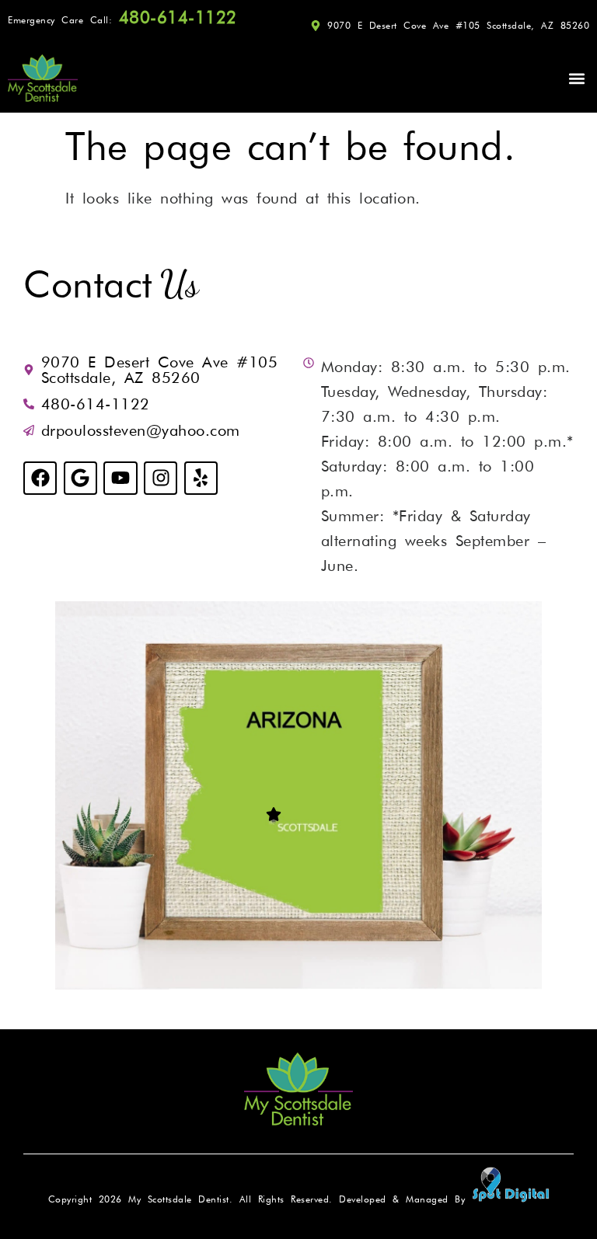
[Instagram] (160, 478)
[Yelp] (201, 478)
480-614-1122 (185, 17)
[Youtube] (120, 478)
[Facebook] (40, 478)
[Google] (80, 478)
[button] (576, 78)
